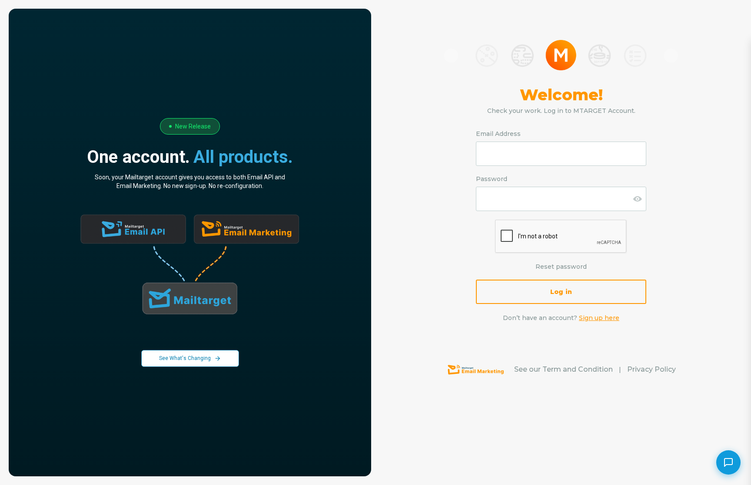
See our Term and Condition (563, 369)
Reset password (561, 267)
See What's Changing (185, 358)
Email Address (498, 134)
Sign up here (599, 318)
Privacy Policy (651, 369)
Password (491, 179)
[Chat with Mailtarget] (728, 462)
